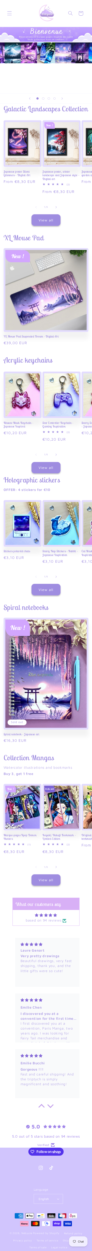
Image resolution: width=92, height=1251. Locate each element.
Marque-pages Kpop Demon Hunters (20, 837)
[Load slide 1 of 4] (37, 98)
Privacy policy (22, 1240)
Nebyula (26, 1233)
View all (46, 220)
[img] (46, 915)
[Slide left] (36, 207)
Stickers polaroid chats (17, 551)
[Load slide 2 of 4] (43, 98)
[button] (9, 13)
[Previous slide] (30, 98)
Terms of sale (38, 1247)
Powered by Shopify (46, 1233)
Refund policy (73, 1233)
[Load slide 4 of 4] (54, 98)
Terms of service (47, 1240)
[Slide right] (56, 207)
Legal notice (59, 1247)
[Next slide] (62, 98)
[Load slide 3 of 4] (49, 98)
